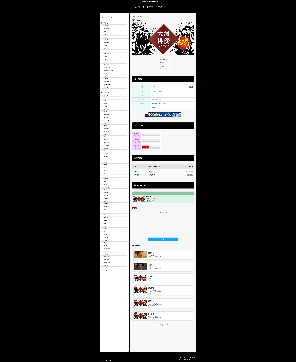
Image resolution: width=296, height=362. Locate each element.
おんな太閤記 (107, 145)
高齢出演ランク (107, 53)
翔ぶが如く (106, 170)
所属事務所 (106, 42)
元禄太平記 (106, 128)
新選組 (105, 212)
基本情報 (162, 62)
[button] (125, 17)
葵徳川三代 (106, 201)
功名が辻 (106, 217)
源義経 (105, 103)
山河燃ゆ (106, 153)
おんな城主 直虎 (107, 248)
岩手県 (153, 107)
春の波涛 (106, 156)
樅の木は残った (107, 114)
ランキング (162, 64)
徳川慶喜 (106, 195)
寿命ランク (106, 73)
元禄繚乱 (106, 198)
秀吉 (105, 190)
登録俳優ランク (107, 81)
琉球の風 (106, 178)
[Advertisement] (163, 224)
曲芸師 (151, 172)
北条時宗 (106, 203)
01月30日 (158, 103)
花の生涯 (106, 95)
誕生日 (105, 31)
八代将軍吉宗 (107, 187)
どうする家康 (107, 265)
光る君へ (106, 268)
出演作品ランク (107, 48)
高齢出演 (136, 146)
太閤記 (105, 100)
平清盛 (105, 234)
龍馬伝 (105, 228)
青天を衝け (106, 259)
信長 (105, 176)
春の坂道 (106, 117)
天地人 (105, 226)
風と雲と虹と (107, 131)
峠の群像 (136, 175)
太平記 (105, 173)
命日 (105, 34)
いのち (105, 159)
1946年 (154, 99)
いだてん (106, 254)
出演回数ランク (107, 51)
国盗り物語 (106, 123)
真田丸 (105, 245)
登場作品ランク (107, 64)
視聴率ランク (107, 78)
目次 (161, 59)
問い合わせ (192, 357)
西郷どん (106, 251)
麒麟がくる (106, 256)
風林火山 (106, 220)
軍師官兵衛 (106, 240)
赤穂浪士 (106, 98)
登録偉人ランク (107, 84)
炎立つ (105, 181)
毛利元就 (106, 192)
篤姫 (105, 223)
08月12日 (158, 99)
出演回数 (136, 139)
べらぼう (106, 270)
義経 (105, 215)
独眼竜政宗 (106, 162)
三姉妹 (105, 106)
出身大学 (106, 39)
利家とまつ (106, 206)
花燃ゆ (105, 242)
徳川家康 (106, 151)
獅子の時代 (106, 142)
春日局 (105, 167)
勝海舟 (105, 125)
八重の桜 (106, 237)
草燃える (106, 139)
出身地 (105, 45)
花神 (105, 134)
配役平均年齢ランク (108, 70)
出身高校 (106, 37)
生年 (105, 59)
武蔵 (105, 209)
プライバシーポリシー (182, 357)
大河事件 (106, 87)
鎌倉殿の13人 (107, 262)
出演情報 (162, 66)
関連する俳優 (163, 69)
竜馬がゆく (106, 109)
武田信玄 (106, 164)
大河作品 (106, 76)
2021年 (154, 103)
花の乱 (105, 184)
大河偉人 (106, 56)
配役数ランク (107, 67)
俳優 (135, 208)
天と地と (106, 111)
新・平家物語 (107, 120)
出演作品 (136, 133)
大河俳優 (106, 25)
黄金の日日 (106, 137)
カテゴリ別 (106, 28)
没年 (105, 62)
